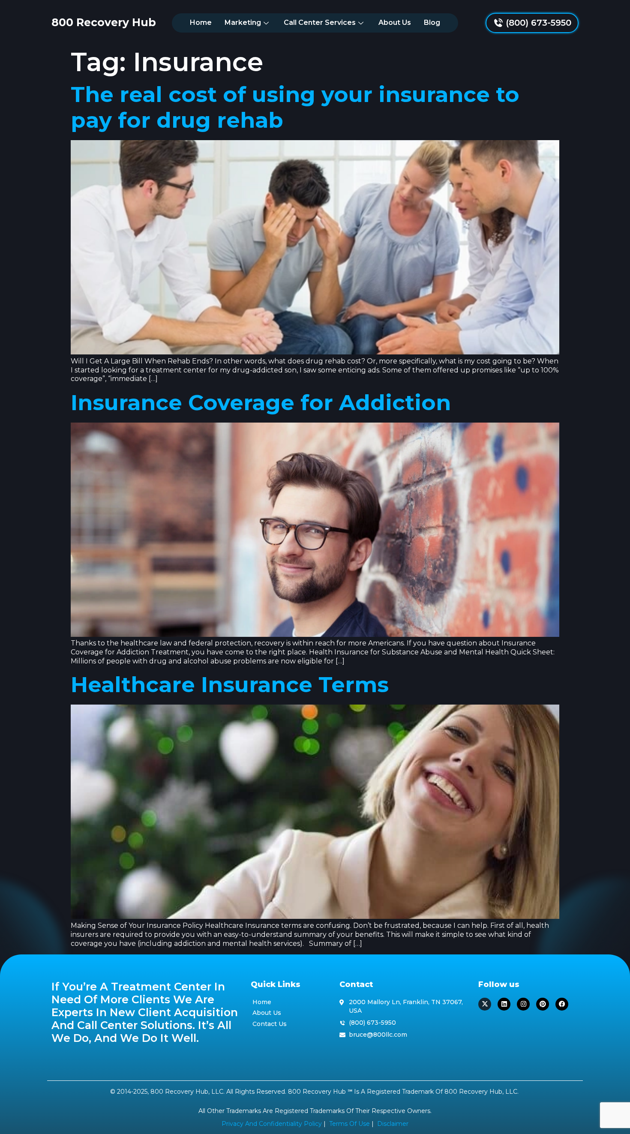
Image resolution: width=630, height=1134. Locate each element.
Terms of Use (349, 1124)
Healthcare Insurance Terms (230, 685)
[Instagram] (523, 1004)
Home (201, 22)
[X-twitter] (484, 1004)
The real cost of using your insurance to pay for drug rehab (295, 107)
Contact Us (269, 1024)
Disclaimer (392, 1124)
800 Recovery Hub (103, 22)
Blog (432, 22)
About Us (394, 22)
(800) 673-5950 (538, 23)
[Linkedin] (504, 1004)
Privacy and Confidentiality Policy (272, 1124)
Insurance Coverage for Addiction (261, 403)
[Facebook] (561, 1004)
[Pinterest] (542, 1004)
